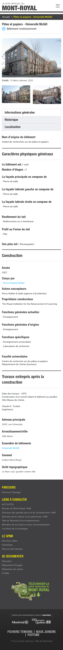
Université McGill (10, 448)
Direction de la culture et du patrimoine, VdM (24, 516)
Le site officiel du (19, 6)
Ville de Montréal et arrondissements (20, 520)
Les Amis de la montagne (15, 528)
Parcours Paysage (11, 492)
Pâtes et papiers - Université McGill (32, 17)
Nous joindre (46, 631)
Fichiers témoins (19, 631)
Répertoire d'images (12, 565)
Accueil (6, 17)
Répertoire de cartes (12, 569)
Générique (7, 544)
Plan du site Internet (12, 549)
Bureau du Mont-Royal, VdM (16, 508)
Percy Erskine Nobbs (14, 283)
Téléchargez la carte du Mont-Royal (31, 590)
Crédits (5, 573)
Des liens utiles (9, 540)
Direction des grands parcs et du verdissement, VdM (29, 512)
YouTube (33, 634)
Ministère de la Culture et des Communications (26, 524)
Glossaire (7, 561)
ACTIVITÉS (8, 504)
